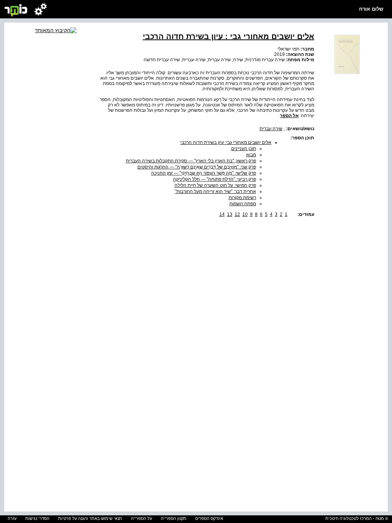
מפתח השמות (242, 203)
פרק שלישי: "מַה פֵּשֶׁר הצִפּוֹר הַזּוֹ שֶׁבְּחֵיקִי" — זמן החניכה (203, 173)
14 (222, 214)
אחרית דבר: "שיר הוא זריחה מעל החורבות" (215, 191)
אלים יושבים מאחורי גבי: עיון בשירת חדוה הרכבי (225, 142)
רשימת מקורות (242, 197)
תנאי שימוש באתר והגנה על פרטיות (90, 518)
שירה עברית (271, 128)
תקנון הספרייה (173, 518)
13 (229, 214)
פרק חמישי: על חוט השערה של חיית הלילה (215, 185)
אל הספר (289, 115)
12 (237, 214)
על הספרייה (141, 518)
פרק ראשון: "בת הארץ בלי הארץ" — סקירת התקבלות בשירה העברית (191, 160)
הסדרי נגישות (37, 518)
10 (245, 214)
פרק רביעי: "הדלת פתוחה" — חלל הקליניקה (214, 179)
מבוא (251, 154)
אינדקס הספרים (209, 518)
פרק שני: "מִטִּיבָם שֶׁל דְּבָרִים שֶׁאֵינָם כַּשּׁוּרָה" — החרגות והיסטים (196, 167)
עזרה (12, 518)
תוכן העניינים (243, 148)
